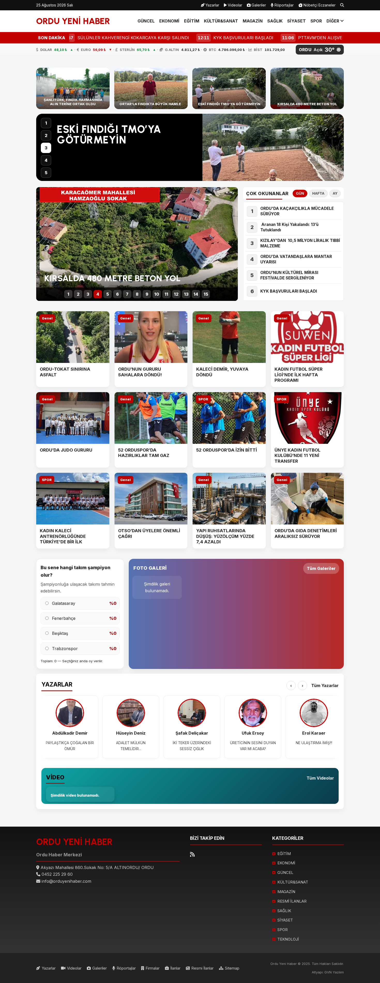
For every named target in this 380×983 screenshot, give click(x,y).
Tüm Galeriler (321, 568)
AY (335, 193)
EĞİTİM (191, 21)
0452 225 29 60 (57, 874)
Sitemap (232, 968)
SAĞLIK (275, 21)
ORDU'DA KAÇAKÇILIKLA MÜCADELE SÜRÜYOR (297, 211)
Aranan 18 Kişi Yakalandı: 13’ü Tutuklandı (289, 227)
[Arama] (342, 5)
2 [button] (46, 135)
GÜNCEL (146, 21)
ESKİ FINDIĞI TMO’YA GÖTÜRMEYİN (109, 134)
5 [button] (46, 172)
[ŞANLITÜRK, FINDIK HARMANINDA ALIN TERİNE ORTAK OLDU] (73, 88)
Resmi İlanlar (202, 968)
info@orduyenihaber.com (66, 881)
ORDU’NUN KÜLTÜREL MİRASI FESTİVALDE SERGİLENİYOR (289, 275)
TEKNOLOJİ (288, 939)
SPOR (316, 21)
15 (206, 294)
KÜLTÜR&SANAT (221, 21)
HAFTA (318, 193)
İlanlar (175, 968)
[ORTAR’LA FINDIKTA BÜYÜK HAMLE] (151, 88)
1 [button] (46, 123)
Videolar (234, 5)
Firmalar (152, 968)
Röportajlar (283, 5)
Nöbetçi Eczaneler (319, 5)
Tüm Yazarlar (325, 685)
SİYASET (296, 21)
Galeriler (258, 5)
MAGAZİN (253, 21)
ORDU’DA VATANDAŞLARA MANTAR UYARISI (296, 259)
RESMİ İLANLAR (292, 901)
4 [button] (46, 160)
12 (176, 294)
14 (196, 294)
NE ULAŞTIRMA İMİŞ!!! (314, 743)
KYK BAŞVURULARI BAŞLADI (288, 291)
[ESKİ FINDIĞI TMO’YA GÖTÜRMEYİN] (229, 88)
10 (156, 294)
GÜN (300, 193)
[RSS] (192, 854)
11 (166, 294)
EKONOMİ (169, 21)
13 (186, 294)
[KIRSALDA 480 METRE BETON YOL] (307, 88)
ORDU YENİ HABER (73, 21)
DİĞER (333, 21)
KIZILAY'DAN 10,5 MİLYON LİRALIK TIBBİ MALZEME (300, 243)
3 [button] (46, 147)
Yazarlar (211, 5)
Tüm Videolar (320, 778)
